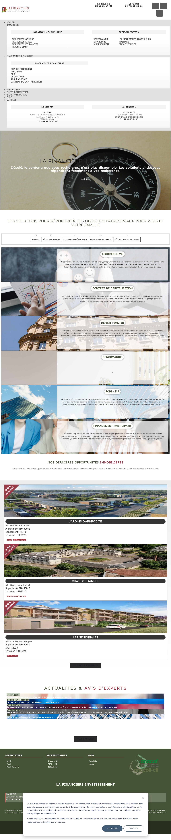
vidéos (91, 764)
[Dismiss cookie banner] (143, 798)
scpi (9, 715)
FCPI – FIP (52, 764)
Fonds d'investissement (18, 700)
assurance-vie (13, 695)
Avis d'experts (13, 705)
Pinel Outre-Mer (13, 767)
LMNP (9, 761)
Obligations (52, 767)
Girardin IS (52, 761)
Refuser (134, 828)
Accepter (112, 828)
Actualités (93, 761)
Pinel (9, 764)
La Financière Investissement (85, 161)
